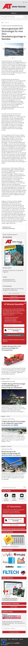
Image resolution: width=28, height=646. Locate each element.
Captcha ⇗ (20, 332)
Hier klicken (16, 330)
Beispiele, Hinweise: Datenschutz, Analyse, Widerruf (14, 340)
